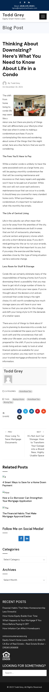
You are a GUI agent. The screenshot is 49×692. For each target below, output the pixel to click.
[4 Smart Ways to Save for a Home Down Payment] (4, 477)
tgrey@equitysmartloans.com (24, 8)
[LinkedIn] (27, 538)
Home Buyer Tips (25, 391)
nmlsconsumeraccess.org (15, 636)
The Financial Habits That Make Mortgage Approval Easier (19, 515)
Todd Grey (13, 15)
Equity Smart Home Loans (14, 19)
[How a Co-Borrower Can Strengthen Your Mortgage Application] (6, 492)
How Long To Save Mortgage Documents (13, 437)
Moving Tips (8, 402)
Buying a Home (18, 399)
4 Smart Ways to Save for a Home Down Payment (24, 484)
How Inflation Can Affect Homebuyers (21, 628)
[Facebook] (20, 538)
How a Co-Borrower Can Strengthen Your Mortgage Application (22, 499)
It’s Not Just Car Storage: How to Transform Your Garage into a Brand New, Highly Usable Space (35, 444)
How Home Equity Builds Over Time (20, 616)
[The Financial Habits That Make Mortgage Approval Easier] (5, 508)
